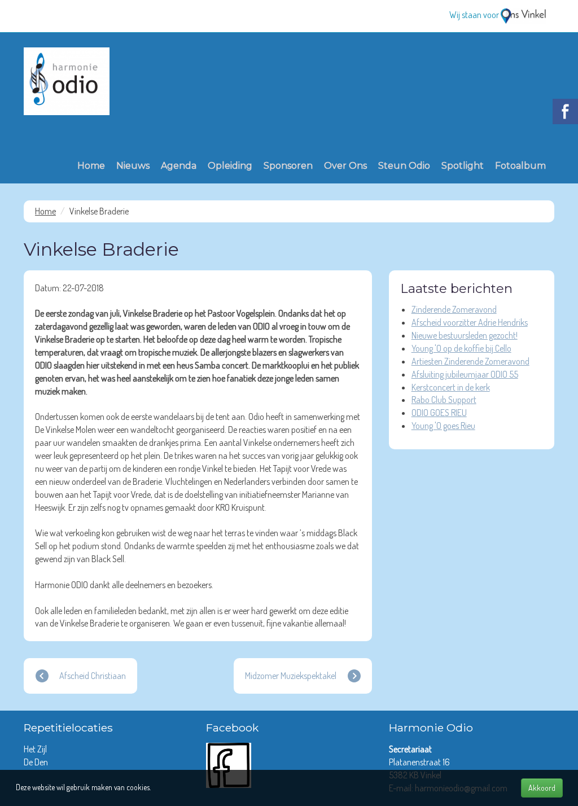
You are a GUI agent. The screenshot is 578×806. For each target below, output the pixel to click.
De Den (37, 762)
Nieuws (133, 165)
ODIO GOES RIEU (439, 412)
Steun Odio (404, 165)
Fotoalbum (520, 165)
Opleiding (230, 165)
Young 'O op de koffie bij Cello (461, 348)
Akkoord (541, 787)
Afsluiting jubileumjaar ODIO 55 (464, 374)
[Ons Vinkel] (523, 14)
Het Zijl (36, 749)
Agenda (178, 165)
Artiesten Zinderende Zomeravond (470, 361)
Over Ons (345, 165)
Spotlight (462, 165)
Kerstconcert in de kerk (450, 387)
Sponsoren (288, 165)
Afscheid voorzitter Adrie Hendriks (469, 322)
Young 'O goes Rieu (443, 425)
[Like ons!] (228, 764)
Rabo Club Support (443, 399)
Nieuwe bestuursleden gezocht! (464, 335)
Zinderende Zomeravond (454, 309)
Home (91, 165)
